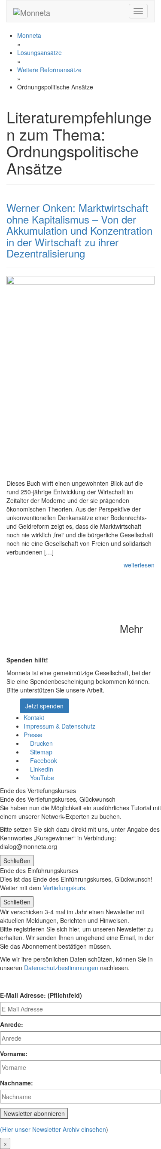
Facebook (42, 760)
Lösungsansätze (39, 52)
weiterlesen (139, 565)
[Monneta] (32, 11)
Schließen (16, 860)
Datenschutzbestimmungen (61, 967)
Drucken (40, 743)
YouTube (41, 777)
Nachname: (16, 1083)
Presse (33, 734)
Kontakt (34, 717)
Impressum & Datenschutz (59, 726)
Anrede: (11, 1024)
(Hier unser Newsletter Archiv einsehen (53, 1129)
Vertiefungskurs (64, 887)
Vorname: (13, 1053)
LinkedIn (40, 769)
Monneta (29, 35)
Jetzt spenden (44, 706)
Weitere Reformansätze (49, 69)
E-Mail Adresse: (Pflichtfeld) (41, 995)
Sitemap (40, 752)
